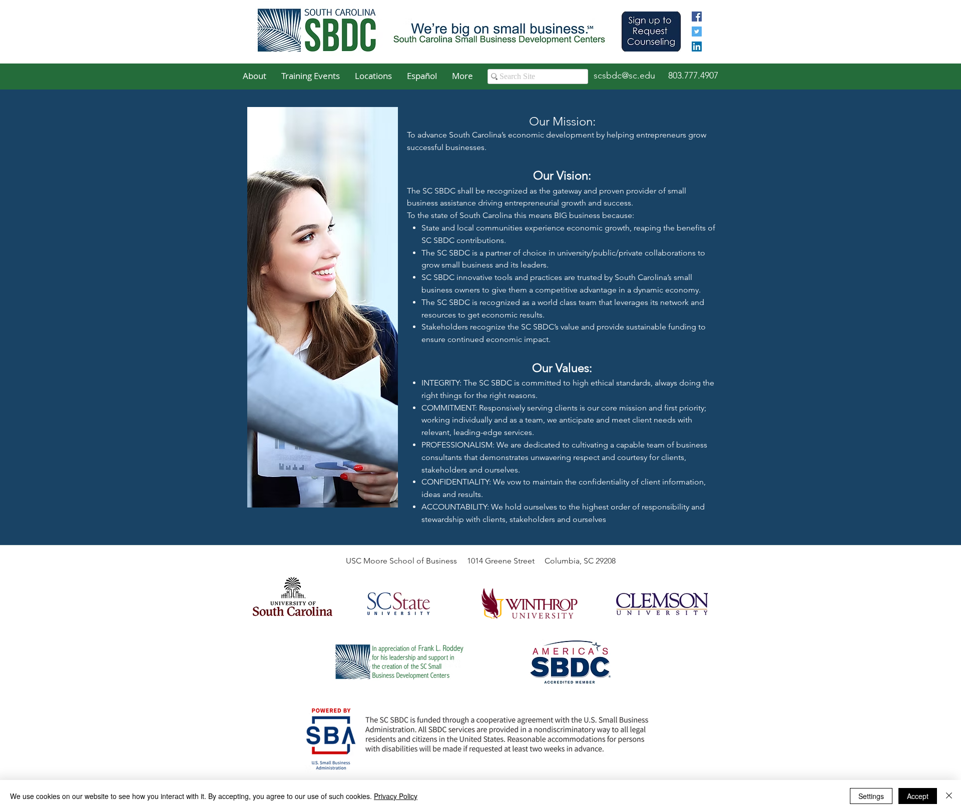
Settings (871, 796)
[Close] (949, 796)
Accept (917, 796)
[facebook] (697, 17)
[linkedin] (697, 47)
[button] (254, 76)
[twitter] (697, 31)
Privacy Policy (395, 796)
